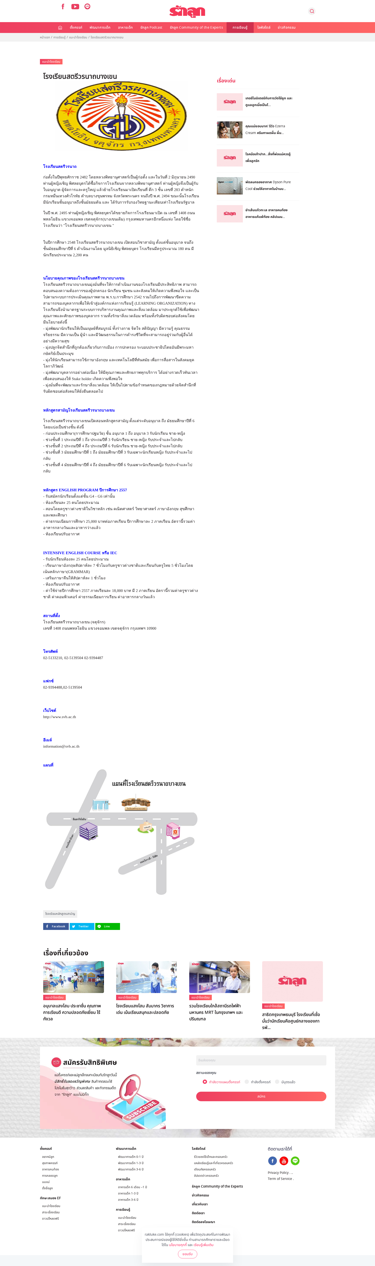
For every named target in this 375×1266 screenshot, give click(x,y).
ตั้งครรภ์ (76, 27)
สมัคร (261, 1096)
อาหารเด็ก (125, 27)
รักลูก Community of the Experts (196, 27)
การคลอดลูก (50, 1175)
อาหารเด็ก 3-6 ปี (128, 1199)
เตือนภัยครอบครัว (205, 1169)
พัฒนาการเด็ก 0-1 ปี (130, 1157)
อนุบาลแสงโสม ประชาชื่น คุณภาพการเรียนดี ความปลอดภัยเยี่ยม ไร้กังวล (72, 1012)
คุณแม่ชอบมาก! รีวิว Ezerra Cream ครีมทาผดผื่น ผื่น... (265, 129)
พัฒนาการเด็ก (100, 27)
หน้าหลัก (60, 27)
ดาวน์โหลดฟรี (50, 1218)
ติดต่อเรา (198, 1212)
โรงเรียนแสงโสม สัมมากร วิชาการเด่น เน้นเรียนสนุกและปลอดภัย (145, 1009)
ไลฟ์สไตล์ (263, 27)
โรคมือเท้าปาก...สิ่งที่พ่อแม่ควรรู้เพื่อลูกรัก (268, 157)
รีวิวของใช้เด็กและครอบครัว (210, 1157)
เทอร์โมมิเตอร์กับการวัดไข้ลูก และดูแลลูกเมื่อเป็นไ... (269, 101)
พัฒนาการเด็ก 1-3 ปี (130, 1163)
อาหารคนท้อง (50, 1169)
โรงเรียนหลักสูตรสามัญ (60, 914)
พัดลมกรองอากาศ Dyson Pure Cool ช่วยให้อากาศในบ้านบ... (268, 185)
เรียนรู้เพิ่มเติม (204, 1245)
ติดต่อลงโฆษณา (203, 1221)
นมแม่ (46, 1182)
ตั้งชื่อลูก (47, 1188)
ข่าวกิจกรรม (287, 27)
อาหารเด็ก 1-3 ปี (128, 1193)
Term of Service (280, 1178)
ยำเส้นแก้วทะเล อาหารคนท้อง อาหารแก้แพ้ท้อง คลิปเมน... (266, 213)
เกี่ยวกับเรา (200, 1204)
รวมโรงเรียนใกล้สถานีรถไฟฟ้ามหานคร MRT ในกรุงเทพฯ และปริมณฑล (216, 1012)
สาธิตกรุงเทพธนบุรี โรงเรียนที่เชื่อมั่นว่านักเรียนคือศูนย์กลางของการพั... (291, 1021)
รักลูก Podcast (151, 27)
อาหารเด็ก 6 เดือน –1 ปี (132, 1187)
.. (292, 1172)
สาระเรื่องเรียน (51, 1212)
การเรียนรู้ (240, 27)
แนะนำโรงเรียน (78, 37)
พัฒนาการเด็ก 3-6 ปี (130, 1169)
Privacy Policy (278, 1172)
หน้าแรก (45, 37)
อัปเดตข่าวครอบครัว (206, 1175)
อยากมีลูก (48, 1157)
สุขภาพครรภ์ (50, 1163)
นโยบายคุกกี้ (178, 1245)
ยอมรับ (188, 1254)
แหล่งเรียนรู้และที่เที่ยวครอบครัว (213, 1163)
